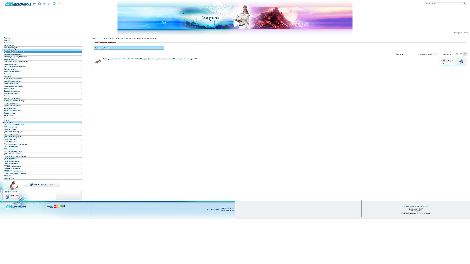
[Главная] (34, 3)
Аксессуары (8, 115)
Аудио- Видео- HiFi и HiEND (14, 52)
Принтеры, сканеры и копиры (14, 66)
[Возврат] (59, 3)
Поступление (9, 43)
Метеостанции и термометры (14, 101)
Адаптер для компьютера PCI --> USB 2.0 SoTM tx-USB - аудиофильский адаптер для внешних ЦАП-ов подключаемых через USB (150, 59)
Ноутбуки (7, 76)
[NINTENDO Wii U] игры (12, 137)
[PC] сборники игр (10, 127)
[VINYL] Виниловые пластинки (15, 173)
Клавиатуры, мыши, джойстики (15, 57)
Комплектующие (10, 69)
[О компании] (39, 3)
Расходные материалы (12, 106)
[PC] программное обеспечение (15, 144)
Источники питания (11, 84)
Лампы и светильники (12, 98)
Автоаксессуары (10, 64)
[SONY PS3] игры (10, 129)
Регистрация (458, 33)
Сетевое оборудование (12, 81)
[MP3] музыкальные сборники (15, 156)
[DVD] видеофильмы (11, 161)
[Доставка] (54, 3)
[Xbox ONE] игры (10, 142)
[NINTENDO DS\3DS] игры (13, 132)
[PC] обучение (9, 149)
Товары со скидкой (11, 48)
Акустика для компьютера (13, 86)
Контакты (426, 206)
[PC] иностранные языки (13, 151)
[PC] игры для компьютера (14, 124)
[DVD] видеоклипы (11, 164)
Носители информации (12, 110)
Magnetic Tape (9, 178)
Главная (7, 38)
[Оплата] (44, 3)
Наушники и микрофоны (13, 54)
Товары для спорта (11, 93)
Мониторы (8, 74)
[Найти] (464, 3)
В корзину (462, 61)
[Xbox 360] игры (10, 139)
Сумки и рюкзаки (10, 108)
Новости (7, 40)
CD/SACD (7, 176)
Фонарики (7, 96)
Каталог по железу (106, 38)
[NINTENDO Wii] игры (11, 134)
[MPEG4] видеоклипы (12, 168)
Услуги (6, 120)
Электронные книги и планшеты (16, 62)
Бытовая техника (10, 118)
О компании (412, 206)
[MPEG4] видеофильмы (12, 166)
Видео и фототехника (12, 91)
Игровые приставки (11, 59)
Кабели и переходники (12, 71)
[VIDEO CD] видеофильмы (13, 171)
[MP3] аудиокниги (10, 159)
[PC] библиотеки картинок (13, 154)
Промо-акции (9, 45)
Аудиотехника (9, 88)
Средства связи (10, 113)
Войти (466, 33)
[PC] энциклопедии (11, 146)
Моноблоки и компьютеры (13, 79)
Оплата (419, 206)
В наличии (399, 54)
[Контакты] (49, 3)
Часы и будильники (11, 103)
